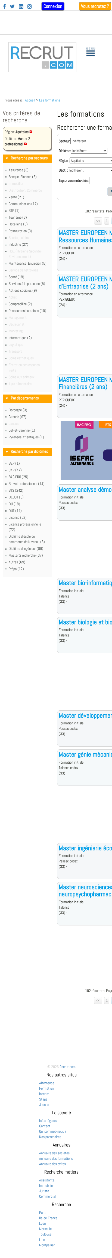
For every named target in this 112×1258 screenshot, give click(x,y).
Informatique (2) (20, 337)
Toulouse (45, 1234)
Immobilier (46, 1185)
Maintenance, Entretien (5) (27, 263)
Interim (44, 1093)
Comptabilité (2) (20, 303)
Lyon (42, 1223)
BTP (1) (14, 210)
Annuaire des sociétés (54, 1153)
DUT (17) (15, 510)
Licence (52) (18, 517)
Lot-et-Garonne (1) (22, 430)
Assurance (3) (19, 169)
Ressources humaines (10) (27, 310)
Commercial (47, 1196)
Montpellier (47, 1245)
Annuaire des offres (52, 1163)
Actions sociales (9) (23, 290)
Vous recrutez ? (95, 6)
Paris (42, 1212)
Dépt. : (63, 170)
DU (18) (14, 503)
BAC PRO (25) (18, 476)
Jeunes (44, 1104)
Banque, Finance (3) (23, 176)
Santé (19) (16, 276)
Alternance (46, 1082)
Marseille (45, 1228)
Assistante (46, 1180)
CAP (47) (15, 470)
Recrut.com (68, 1066)
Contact (44, 1126)
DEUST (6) (16, 497)
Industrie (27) (18, 244)
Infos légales (48, 1120)
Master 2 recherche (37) (26, 555)
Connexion (52, 6)
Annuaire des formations (56, 1158)
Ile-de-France (48, 1218)
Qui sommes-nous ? (53, 1131)
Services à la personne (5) (27, 283)
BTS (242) (16, 490)
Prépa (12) (16, 568)
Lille (42, 1239)
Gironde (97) (17, 416)
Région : (64, 160)
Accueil (30, 100)
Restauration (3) (20, 230)
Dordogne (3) (18, 410)
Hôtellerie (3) (18, 224)
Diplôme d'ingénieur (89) (26, 548)
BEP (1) (14, 463)
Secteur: (64, 141)
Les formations (49, 100)
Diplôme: (65, 150)
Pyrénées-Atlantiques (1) (26, 437)
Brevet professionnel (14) (27, 483)
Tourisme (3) (18, 217)
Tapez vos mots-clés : (74, 180)
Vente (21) (16, 197)
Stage (43, 1099)
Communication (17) (23, 203)
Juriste (44, 1190)
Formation (46, 1088)
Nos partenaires (50, 1136)
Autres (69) (17, 562)
